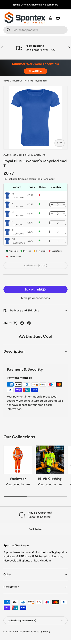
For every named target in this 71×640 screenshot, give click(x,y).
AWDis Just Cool (12, 154)
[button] (58, 18)
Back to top (35, 529)
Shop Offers (35, 71)
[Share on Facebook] (22, 323)
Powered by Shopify (40, 631)
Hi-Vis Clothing (50, 479)
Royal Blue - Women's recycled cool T (30, 81)
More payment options (35, 298)
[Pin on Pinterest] (29, 323)
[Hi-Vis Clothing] (50, 460)
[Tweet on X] (15, 323)
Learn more (51, 4)
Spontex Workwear (20, 631)
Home (6, 81)
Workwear (18, 479)
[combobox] (35, 30)
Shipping (23, 178)
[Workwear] (18, 460)
